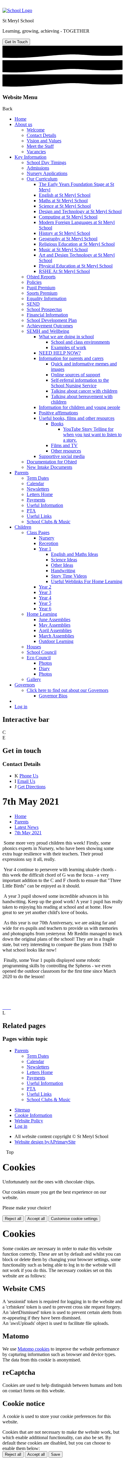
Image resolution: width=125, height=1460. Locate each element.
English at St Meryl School (64, 195)
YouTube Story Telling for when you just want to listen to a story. (92, 435)
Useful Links (39, 516)
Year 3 (45, 592)
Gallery (34, 679)
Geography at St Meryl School (68, 238)
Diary (44, 668)
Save (55, 1454)
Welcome (36, 129)
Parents (22, 472)
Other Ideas (62, 565)
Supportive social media (62, 456)
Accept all (36, 1218)
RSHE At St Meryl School (64, 271)
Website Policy (29, 1120)
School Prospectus (44, 309)
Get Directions (32, 786)
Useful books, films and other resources (76, 418)
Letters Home (40, 494)
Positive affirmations (58, 412)
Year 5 (45, 603)
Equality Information (46, 298)
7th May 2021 (28, 832)
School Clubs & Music (48, 521)
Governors (25, 684)
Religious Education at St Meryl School (77, 244)
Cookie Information (33, 1115)
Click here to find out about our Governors (67, 690)
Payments (36, 499)
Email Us (26, 781)
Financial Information (47, 314)
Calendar (35, 483)
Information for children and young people (79, 407)
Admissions (38, 167)
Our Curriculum (42, 178)
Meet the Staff (40, 146)
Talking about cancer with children (84, 391)
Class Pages (38, 532)
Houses (34, 646)
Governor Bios (53, 695)
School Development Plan (52, 320)
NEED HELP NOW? (60, 352)
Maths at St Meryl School (63, 200)
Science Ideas (64, 559)
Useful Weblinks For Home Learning (86, 581)
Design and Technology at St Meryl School (80, 211)
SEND (33, 304)
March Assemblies (56, 635)
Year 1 (45, 548)
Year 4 (45, 597)
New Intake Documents (49, 467)
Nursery (46, 537)
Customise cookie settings (74, 1218)
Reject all (13, 1218)
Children (23, 527)
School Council (41, 652)
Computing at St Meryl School (68, 216)
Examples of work (68, 347)
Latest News (27, 827)
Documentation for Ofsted (52, 461)
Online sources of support (75, 374)
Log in (21, 706)
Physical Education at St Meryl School (76, 265)
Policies (34, 282)
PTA (31, 510)
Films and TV (64, 445)
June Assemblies (54, 619)
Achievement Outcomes (50, 325)
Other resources (66, 450)
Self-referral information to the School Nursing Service (80, 383)
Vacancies (36, 151)
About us (23, 124)
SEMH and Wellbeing (48, 331)
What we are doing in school (66, 336)
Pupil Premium (41, 287)
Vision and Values (44, 140)
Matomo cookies (33, 1348)
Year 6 (45, 608)
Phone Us (28, 775)
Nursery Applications (47, 173)
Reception (48, 543)
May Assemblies (54, 625)
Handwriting (63, 570)
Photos (45, 663)
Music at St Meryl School (63, 249)
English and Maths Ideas (74, 554)
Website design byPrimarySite (45, 1141)
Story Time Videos (69, 576)
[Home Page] (17, 10)
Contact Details (41, 135)
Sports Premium (42, 293)
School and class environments (80, 342)
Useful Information (45, 505)
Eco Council (39, 657)
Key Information (30, 157)
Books (57, 423)
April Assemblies (55, 630)
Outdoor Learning (56, 641)
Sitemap (22, 1109)
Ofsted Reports (41, 276)
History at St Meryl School (64, 233)
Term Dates (38, 478)
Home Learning (42, 614)
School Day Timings (46, 162)
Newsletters (38, 489)
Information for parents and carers (71, 358)
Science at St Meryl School (65, 206)
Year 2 (45, 586)
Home (20, 119)
